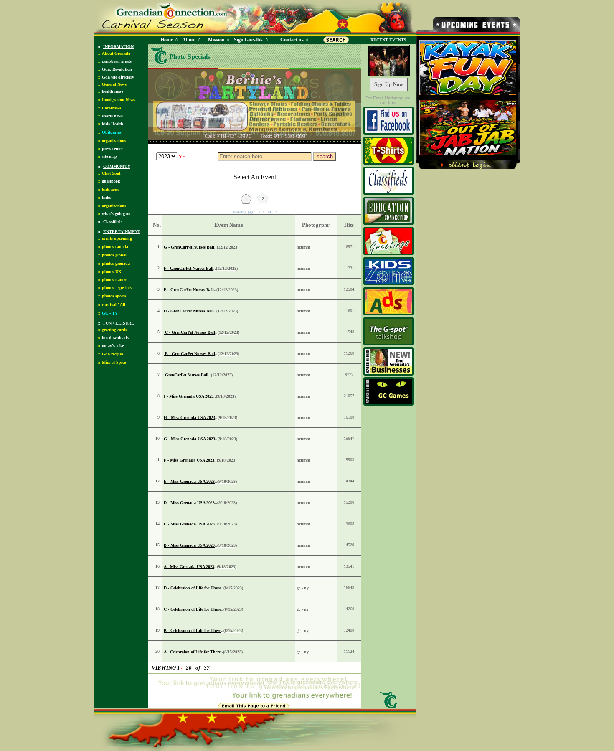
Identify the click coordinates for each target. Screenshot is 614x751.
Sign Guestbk (250, 40)
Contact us (292, 40)
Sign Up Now (388, 84)
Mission (216, 40)
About (189, 40)
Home (166, 40)
